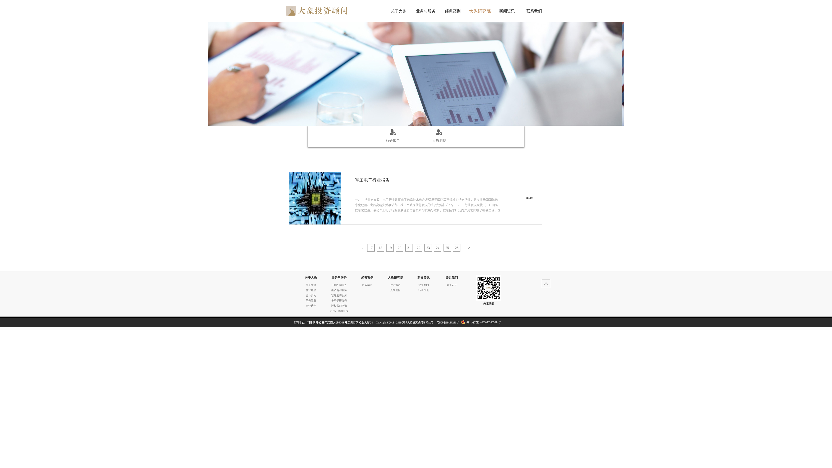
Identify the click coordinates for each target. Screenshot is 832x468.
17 (371, 248)
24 (437, 248)
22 (418, 248)
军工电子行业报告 (372, 180)
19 (390, 248)
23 (428, 248)
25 (447, 248)
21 (409, 248)
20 (399, 248)
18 (380, 248)
